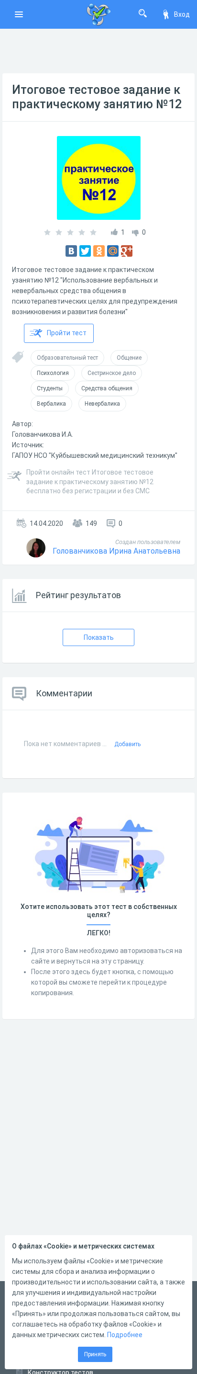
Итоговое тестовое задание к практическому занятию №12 (97, 97)
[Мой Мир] (113, 251)
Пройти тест (67, 333)
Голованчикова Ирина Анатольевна (116, 551)
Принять (95, 1354)
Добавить (127, 744)
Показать (99, 637)
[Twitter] (85, 251)
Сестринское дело (112, 373)
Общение (129, 357)
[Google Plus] (126, 251)
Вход (182, 14)
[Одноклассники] (99, 251)
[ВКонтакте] (71, 251)
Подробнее (124, 1335)
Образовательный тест (67, 357)
